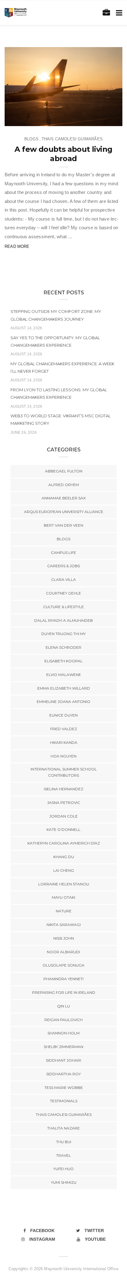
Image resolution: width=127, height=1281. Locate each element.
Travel (63, 1155)
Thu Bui (63, 1141)
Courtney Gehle (63, 593)
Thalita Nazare (63, 1128)
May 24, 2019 (103, 119)
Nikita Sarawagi (64, 924)
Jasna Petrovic (63, 802)
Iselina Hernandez (63, 789)
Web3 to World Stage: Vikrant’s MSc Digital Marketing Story (60, 419)
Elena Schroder (63, 647)
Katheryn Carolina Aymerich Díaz (63, 843)
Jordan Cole (63, 816)
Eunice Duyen (63, 715)
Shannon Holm (63, 1033)
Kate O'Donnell (63, 829)
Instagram (42, 1239)
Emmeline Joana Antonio (63, 701)
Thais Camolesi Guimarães (72, 139)
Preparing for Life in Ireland (63, 992)
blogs (31, 139)
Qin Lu (63, 1006)
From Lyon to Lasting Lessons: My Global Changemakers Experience (58, 393)
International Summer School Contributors (64, 772)
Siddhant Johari (63, 1060)
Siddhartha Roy (63, 1074)
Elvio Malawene (63, 674)
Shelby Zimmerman (63, 1046)
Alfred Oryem (63, 484)
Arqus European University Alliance (63, 511)
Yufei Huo (63, 1168)
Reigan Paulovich (63, 1019)
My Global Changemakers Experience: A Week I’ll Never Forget (62, 367)
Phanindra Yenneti (63, 978)
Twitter (94, 1230)
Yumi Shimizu (63, 1182)
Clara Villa (63, 579)
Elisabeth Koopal (63, 661)
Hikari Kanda (63, 742)
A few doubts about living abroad (63, 154)
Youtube (95, 1239)
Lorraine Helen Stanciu (63, 884)
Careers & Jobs (63, 566)
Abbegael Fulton (63, 471)
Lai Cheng (63, 870)
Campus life (63, 552)
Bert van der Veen (63, 525)
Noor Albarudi (63, 952)
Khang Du (63, 856)
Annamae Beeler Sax (64, 498)
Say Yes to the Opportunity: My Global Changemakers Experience (55, 341)
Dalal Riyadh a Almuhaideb (63, 620)
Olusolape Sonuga (63, 965)
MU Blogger (30, 119)
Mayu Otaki (63, 897)
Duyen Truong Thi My (63, 633)
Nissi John (63, 938)
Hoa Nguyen (63, 756)
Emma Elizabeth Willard (63, 688)
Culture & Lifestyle (63, 606)
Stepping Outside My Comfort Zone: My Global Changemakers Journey (55, 315)
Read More (17, 246)
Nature (64, 911)
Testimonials (63, 1101)
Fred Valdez (63, 728)
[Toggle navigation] (117, 13)
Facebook (42, 1230)
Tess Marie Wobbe (63, 1087)
